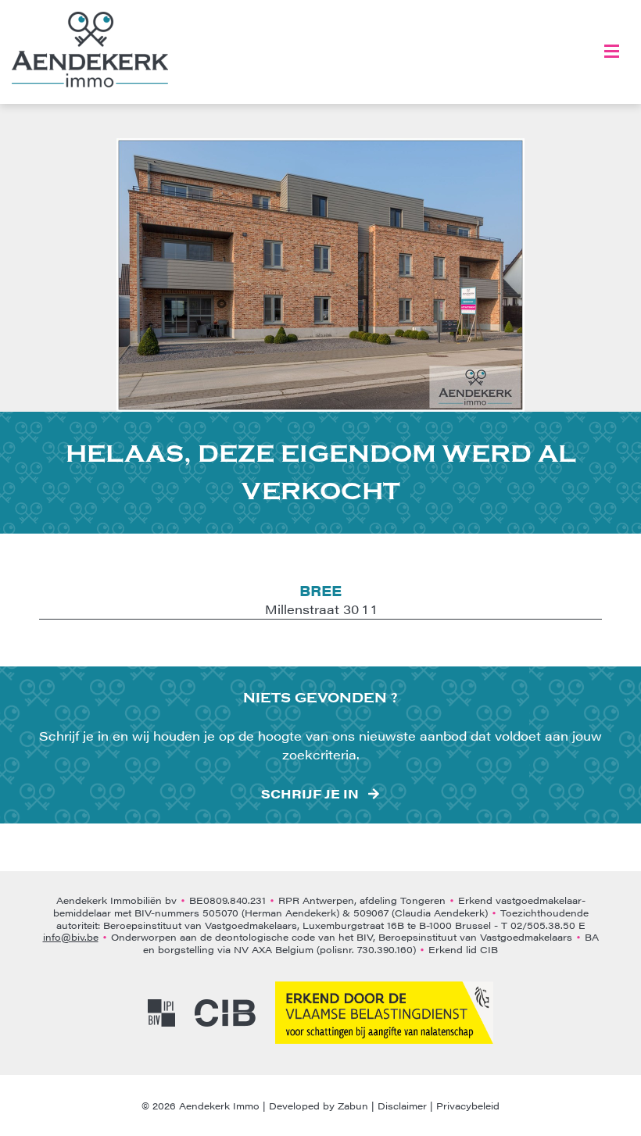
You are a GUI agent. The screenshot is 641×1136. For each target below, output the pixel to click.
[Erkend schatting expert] (384, 1012)
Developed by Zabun (318, 1105)
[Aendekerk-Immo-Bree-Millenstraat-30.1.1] (320, 275)
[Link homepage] (90, 50)
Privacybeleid (468, 1105)
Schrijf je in (310, 794)
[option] (320, 275)
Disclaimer (402, 1105)
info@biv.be (70, 937)
